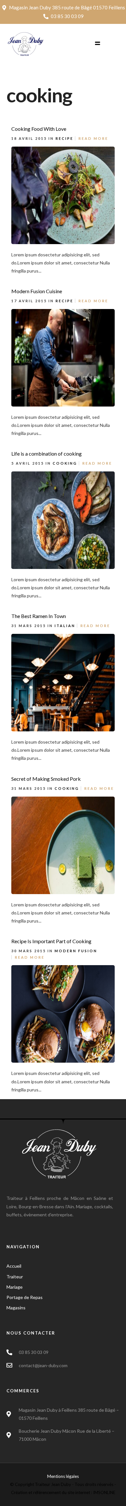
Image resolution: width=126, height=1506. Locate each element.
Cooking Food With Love (38, 129)
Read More (93, 138)
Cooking (65, 463)
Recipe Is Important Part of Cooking (51, 941)
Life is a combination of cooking (46, 453)
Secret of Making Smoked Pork (46, 779)
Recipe (64, 138)
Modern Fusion (76, 951)
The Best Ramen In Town (38, 616)
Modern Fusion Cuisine (36, 291)
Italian (65, 626)
